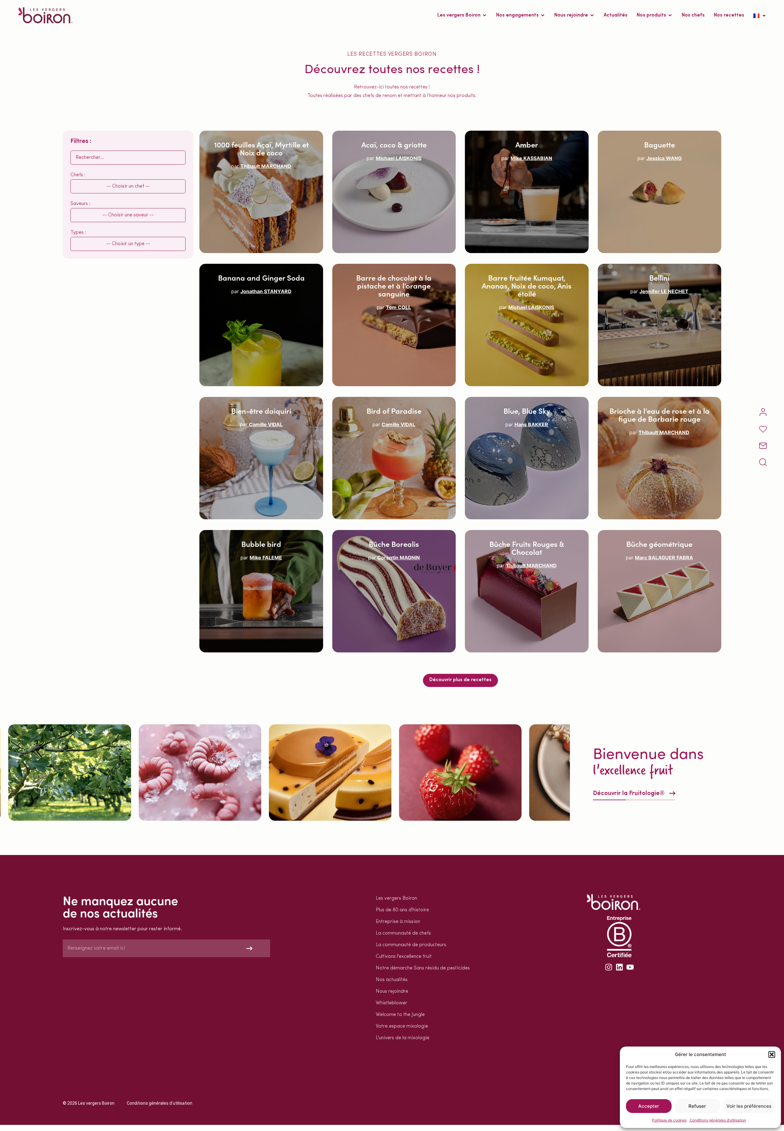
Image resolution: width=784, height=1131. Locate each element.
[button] (772, 1054)
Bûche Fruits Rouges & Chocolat (526, 548)
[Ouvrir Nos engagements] (542, 15)
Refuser (697, 1106)
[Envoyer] (249, 948)
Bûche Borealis (394, 544)
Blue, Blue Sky (526, 410)
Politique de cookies (669, 1120)
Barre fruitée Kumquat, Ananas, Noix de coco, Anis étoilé (526, 285)
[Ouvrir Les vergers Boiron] (484, 15)
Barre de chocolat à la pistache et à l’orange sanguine (394, 285)
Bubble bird (261, 544)
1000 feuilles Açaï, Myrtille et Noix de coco (261, 148)
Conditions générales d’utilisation (718, 1120)
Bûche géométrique (659, 544)
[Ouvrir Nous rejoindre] (592, 15)
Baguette (659, 144)
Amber (526, 144)
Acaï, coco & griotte (394, 144)
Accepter (648, 1106)
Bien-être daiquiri (261, 410)
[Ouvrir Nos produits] (670, 15)
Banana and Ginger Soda (261, 277)
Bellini (659, 277)
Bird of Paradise (394, 410)
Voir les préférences (748, 1106)
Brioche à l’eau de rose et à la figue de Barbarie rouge (659, 414)
